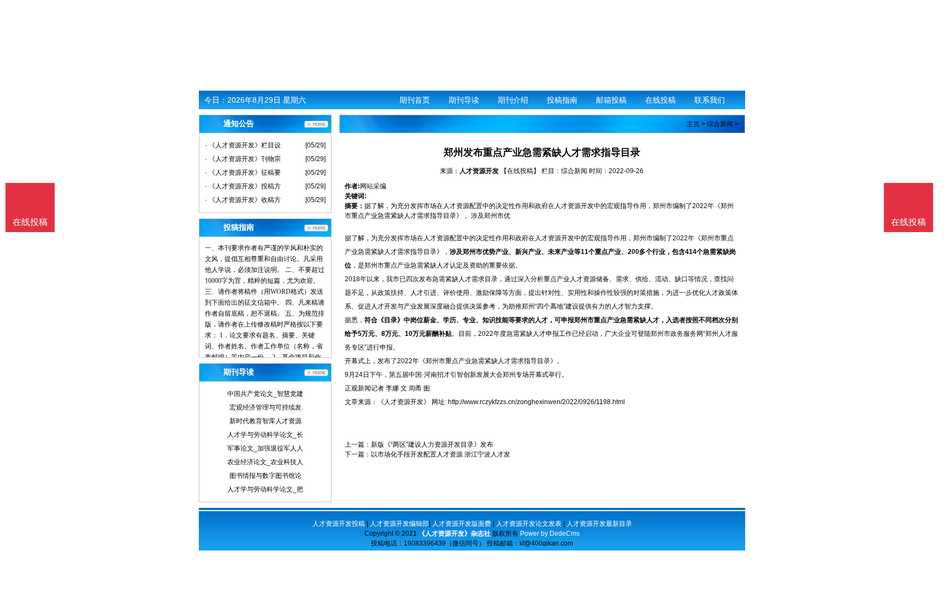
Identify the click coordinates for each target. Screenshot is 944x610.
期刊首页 (414, 100)
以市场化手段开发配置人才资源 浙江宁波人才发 (440, 454)
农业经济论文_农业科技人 (265, 462)
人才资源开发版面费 (461, 524)
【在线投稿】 (520, 171)
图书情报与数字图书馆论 (265, 475)
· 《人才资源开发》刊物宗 (243, 159)
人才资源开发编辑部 (399, 524)
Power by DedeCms (550, 533)
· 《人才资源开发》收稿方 (243, 200)
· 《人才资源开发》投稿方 (243, 186)
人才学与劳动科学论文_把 (265, 489)
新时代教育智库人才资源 (265, 421)
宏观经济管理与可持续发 (265, 407)
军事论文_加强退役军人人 (265, 448)
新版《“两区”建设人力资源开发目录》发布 (432, 444)
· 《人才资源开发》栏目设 (243, 145)
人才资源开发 (479, 171)
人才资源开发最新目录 (599, 524)
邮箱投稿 (611, 100)
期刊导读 (464, 100)
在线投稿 (660, 100)
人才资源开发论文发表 (529, 524)
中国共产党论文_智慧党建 (265, 394)
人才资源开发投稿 (338, 524)
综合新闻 (720, 124)
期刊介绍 (513, 100)
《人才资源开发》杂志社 (454, 533)
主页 (693, 124)
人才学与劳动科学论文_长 (265, 435)
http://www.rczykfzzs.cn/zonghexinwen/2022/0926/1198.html (536, 402)
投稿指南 (562, 100)
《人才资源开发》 (403, 402)
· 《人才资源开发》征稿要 (243, 172)
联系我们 (709, 100)
